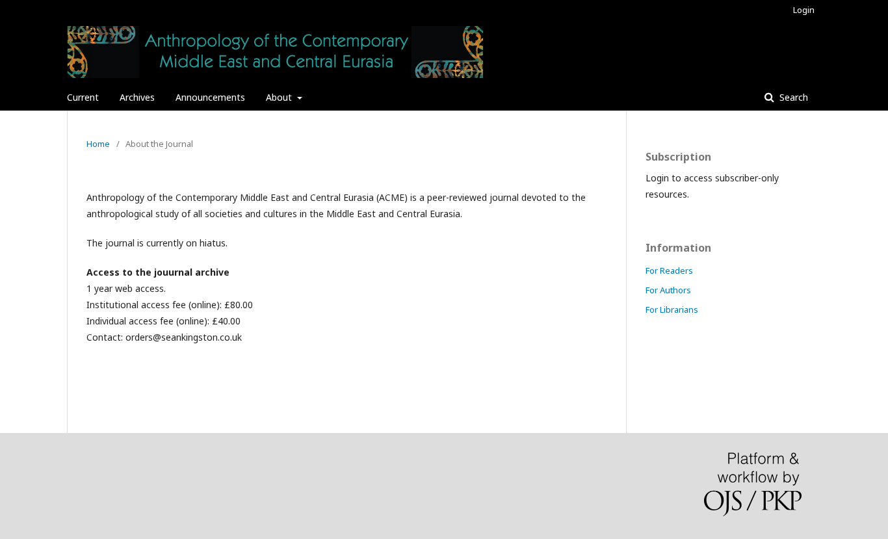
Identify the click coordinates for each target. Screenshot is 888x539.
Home (98, 144)
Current (83, 97)
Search (792, 97)
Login (804, 10)
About (280, 97)
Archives (137, 97)
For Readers (669, 270)
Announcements (210, 97)
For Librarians (672, 309)
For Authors (668, 290)
